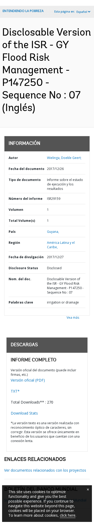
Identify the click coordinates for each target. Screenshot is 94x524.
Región (14, 242)
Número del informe (26, 198)
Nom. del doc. (20, 279)
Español (82, 12)
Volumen (16, 209)
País (12, 231)
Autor (13, 158)
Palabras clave (21, 302)
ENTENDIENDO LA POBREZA (23, 11)
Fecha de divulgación (26, 257)
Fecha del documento (26, 169)
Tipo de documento (25, 180)
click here (67, 515)
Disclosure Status (23, 268)
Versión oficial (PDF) (28, 380)
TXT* (15, 391)
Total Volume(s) (22, 220)
